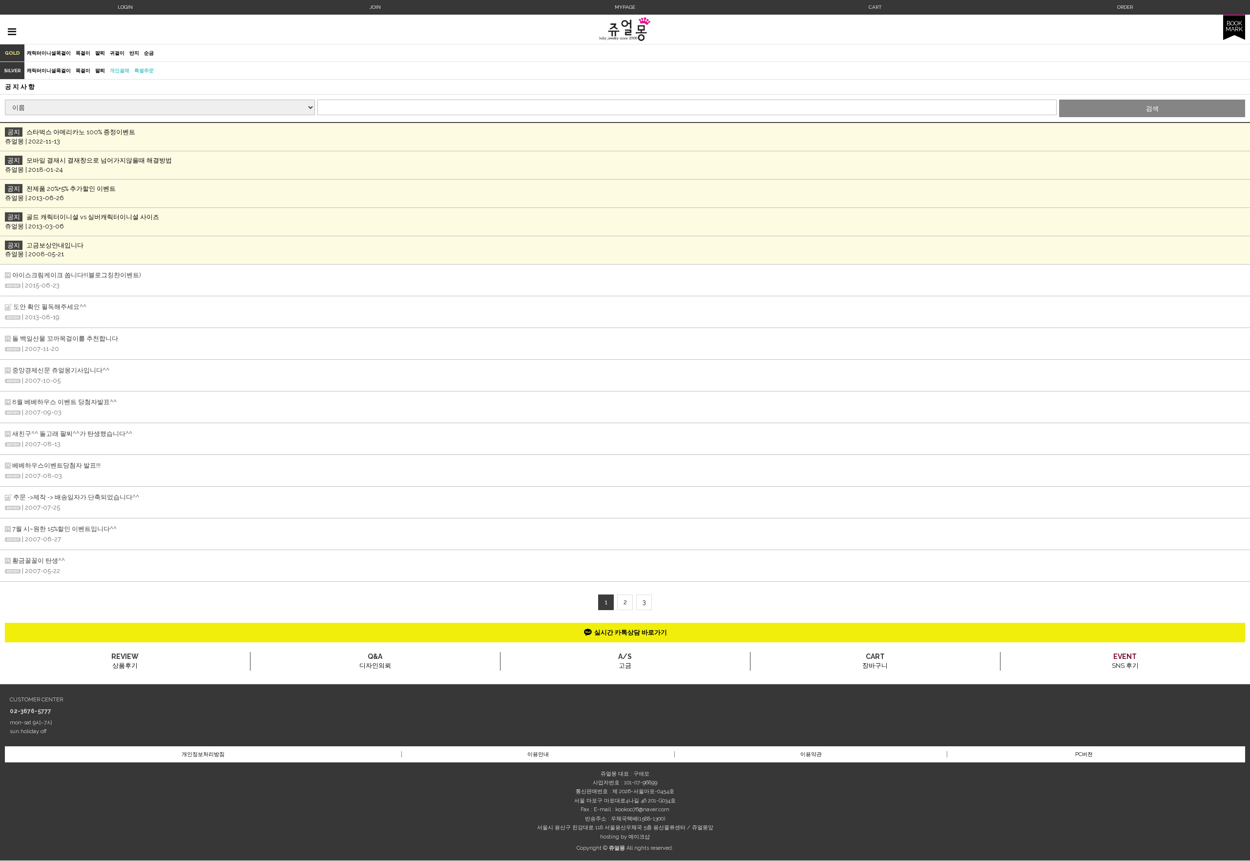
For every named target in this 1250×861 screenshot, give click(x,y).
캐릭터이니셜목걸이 (49, 53)
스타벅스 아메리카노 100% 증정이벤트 (80, 132)
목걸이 (83, 53)
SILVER (12, 70)
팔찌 (100, 53)
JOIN (375, 7)
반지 (134, 53)
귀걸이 (117, 53)
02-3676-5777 (30, 711)
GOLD (12, 53)
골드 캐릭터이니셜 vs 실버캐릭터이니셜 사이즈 (92, 217)
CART (875, 7)
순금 (149, 53)
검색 (1152, 108)
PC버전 (1084, 754)
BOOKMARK (1234, 26)
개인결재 (119, 70)
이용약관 (811, 754)
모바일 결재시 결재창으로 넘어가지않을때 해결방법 (99, 160)
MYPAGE (625, 7)
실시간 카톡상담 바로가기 (630, 632)
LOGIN (125, 7)
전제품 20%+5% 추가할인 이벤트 (71, 188)
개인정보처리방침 (203, 754)
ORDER (1125, 7)
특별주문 (144, 70)
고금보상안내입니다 (54, 245)
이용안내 (538, 754)
